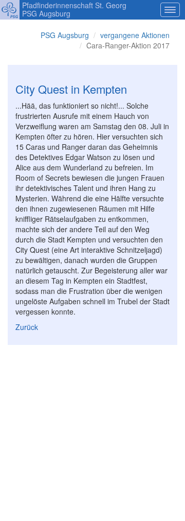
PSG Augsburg (65, 35)
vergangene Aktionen (135, 35)
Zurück (26, 327)
